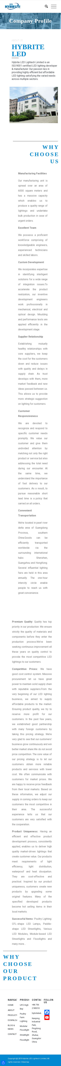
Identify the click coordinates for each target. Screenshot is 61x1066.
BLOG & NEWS (11, 1027)
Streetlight (24, 1035)
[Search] (45, 6)
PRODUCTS (12, 1015)
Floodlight (24, 1040)
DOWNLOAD (12, 1020)
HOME (10, 1005)
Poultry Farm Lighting (23, 1017)
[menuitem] (45, 6)
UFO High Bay (24, 1007)
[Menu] (52, 6)
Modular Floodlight (24, 1028)
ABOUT (11, 1010)
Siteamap (25, 1062)
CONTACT (12, 1034)
